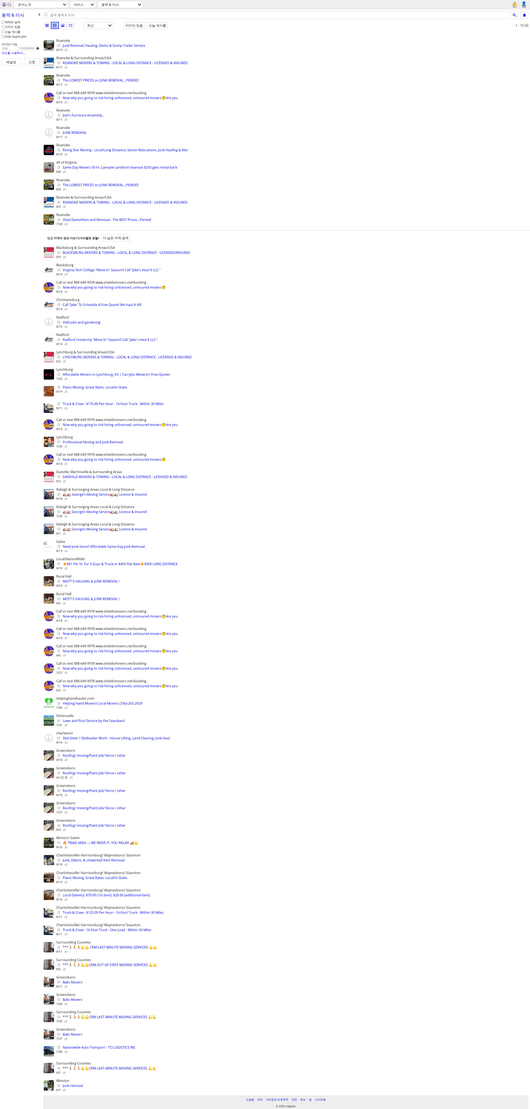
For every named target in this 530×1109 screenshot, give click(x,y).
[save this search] (524, 15)
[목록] (47, 25)
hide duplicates (15, 36)
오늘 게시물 (12, 32)
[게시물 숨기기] (66, 50)
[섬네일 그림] (55, 25)
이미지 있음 (12, 27)
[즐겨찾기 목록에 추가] (58, 45)
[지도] (71, 25)
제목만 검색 (12, 22)
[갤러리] (63, 25)
